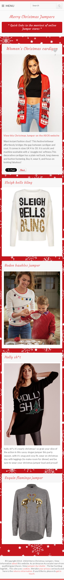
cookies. (27, 568)
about (14, 563)
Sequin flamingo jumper (24, 477)
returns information (22, 571)
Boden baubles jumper (22, 265)
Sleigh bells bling (18, 182)
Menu (9, 5)
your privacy (45, 568)
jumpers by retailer (37, 566)
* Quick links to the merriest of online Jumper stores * (32, 27)
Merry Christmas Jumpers (32, 16)
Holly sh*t (13, 357)
